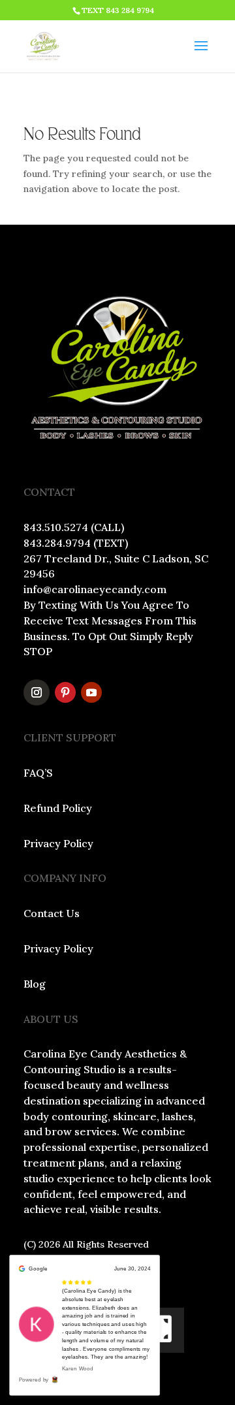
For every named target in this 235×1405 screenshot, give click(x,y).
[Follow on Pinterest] (65, 692)
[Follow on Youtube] (91, 692)
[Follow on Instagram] (37, 692)
